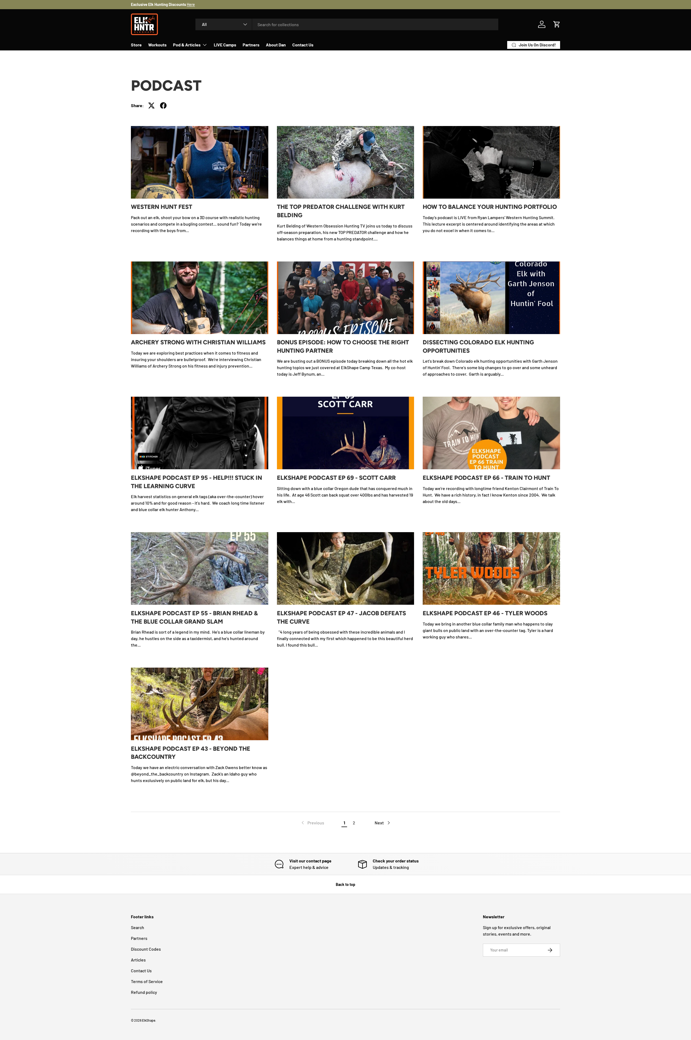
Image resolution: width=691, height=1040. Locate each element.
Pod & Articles (187, 44)
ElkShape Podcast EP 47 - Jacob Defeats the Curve (341, 617)
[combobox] (346, 24)
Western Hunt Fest (161, 206)
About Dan (276, 44)
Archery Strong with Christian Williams (198, 342)
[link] (312, 823)
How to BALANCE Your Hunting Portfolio (490, 206)
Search (137, 927)
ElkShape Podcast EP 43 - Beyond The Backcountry (190, 753)
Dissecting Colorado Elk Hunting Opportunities (478, 346)
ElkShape (148, 1020)
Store (136, 44)
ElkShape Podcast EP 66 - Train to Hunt (486, 477)
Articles (138, 959)
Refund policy (144, 992)
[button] (557, 24)
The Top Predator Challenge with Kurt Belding (341, 211)
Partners (251, 44)
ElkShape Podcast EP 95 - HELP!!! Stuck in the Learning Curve (196, 482)
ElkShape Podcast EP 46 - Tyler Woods (485, 613)
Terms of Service (147, 981)
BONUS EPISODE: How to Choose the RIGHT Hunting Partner (343, 346)
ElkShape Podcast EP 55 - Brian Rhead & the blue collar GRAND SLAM (194, 617)
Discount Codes (146, 948)
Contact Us (302, 44)
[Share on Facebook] (163, 105)
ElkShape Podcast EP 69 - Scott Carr (336, 477)
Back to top (345, 884)
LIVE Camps (225, 44)
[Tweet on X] (151, 105)
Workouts (157, 44)
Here (191, 4)
